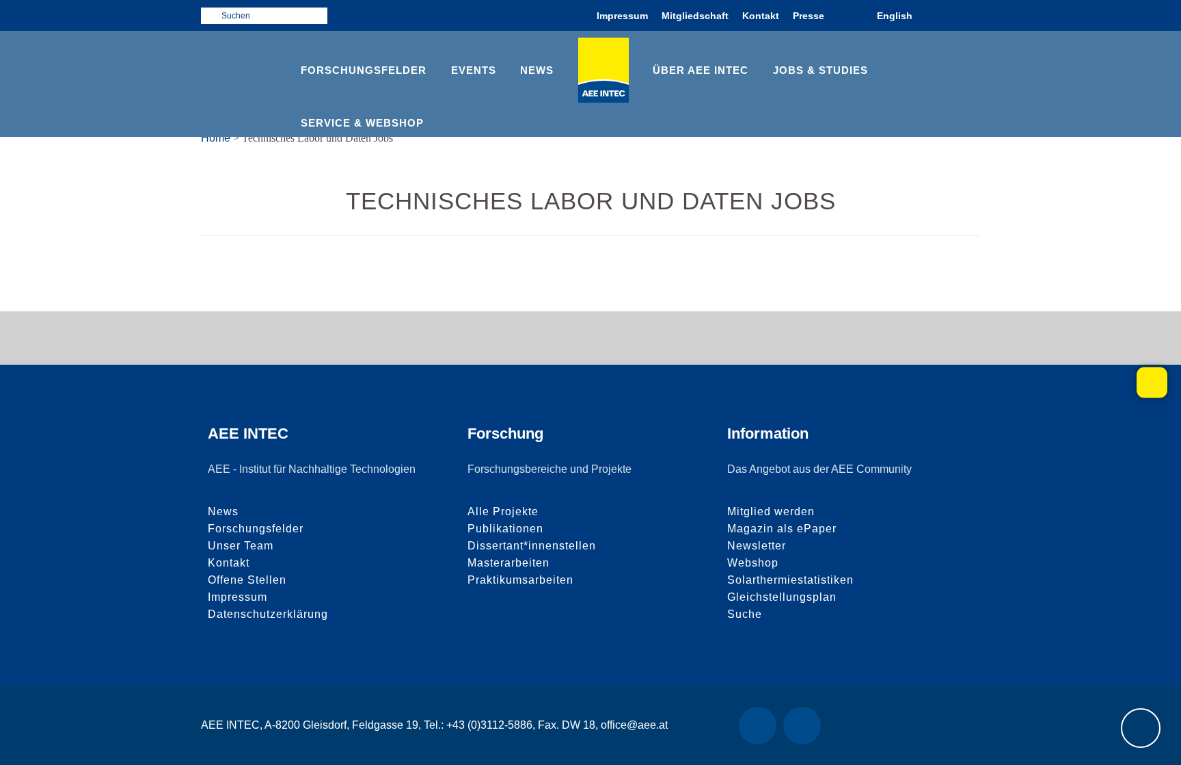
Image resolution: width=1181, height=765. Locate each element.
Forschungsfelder (363, 70)
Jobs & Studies (820, 70)
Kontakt (760, 15)
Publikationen (505, 528)
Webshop (752, 563)
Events (473, 70)
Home (215, 138)
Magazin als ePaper (782, 528)
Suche (744, 614)
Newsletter (756, 546)
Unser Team (240, 546)
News (537, 70)
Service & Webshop (362, 123)
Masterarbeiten (508, 563)
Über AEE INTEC (700, 70)
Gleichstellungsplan (782, 597)
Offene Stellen (247, 580)
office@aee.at (634, 725)
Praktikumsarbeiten (520, 580)
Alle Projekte (503, 511)
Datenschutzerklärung (268, 614)
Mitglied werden (771, 511)
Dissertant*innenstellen (531, 546)
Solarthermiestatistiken (790, 580)
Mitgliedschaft (695, 15)
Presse (808, 15)
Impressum (622, 15)
